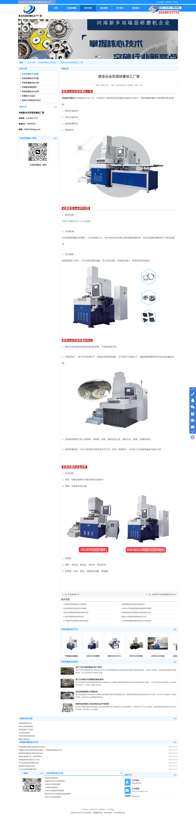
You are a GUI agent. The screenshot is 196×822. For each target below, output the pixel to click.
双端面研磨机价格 (25, 723)
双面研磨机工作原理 (26, 730)
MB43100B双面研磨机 (53, 797)
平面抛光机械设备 (51, 787)
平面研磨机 (118, 813)
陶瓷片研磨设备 (24, 739)
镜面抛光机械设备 (51, 778)
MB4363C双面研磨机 (52, 784)
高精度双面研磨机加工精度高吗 (75, 604)
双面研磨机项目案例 (69, 662)
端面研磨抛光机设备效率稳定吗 (133, 604)
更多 (175, 629)
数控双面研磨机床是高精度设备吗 (31, 753)
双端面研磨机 (149, 98)
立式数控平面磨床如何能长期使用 (76, 621)
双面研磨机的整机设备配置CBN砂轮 (32, 747)
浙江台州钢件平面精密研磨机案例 (89, 679)
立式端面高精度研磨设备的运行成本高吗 (136, 621)
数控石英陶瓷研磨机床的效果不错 (76, 612)
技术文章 (32, 63)
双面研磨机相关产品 (69, 629)
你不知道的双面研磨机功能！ (29, 763)
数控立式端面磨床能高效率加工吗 (134, 617)
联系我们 (102, 809)
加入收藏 (160, 2)
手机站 (175, 2)
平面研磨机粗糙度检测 (27, 736)
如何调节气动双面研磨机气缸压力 (164, 594)
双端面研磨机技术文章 (28, 742)
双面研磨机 (87, 813)
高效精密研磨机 (147, 357)
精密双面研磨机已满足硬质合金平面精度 (92, 704)
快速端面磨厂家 (73, 594)
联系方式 (128, 775)
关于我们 (111, 809)
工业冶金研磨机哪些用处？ (28, 769)
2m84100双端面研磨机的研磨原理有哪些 (137, 608)
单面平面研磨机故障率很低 (74, 617)
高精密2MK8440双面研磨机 (55, 781)
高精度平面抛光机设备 (27, 766)
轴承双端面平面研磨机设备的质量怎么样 (136, 612)
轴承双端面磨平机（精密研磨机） (31, 756)
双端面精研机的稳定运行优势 (29, 760)
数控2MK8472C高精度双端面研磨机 (58, 794)
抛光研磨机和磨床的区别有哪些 (75, 608)
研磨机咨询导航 (26, 719)
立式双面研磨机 (24, 733)
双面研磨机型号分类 (54, 773)
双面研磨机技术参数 (47, 63)
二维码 (25, 773)
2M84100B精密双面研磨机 (54, 791)
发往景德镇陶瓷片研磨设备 (86, 692)
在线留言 (168, 2)
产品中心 (85, 809)
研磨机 (100, 813)
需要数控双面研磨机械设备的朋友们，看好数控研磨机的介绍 (40, 750)
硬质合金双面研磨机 (26, 726)
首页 (21, 63)
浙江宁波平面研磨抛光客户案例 (88, 667)
